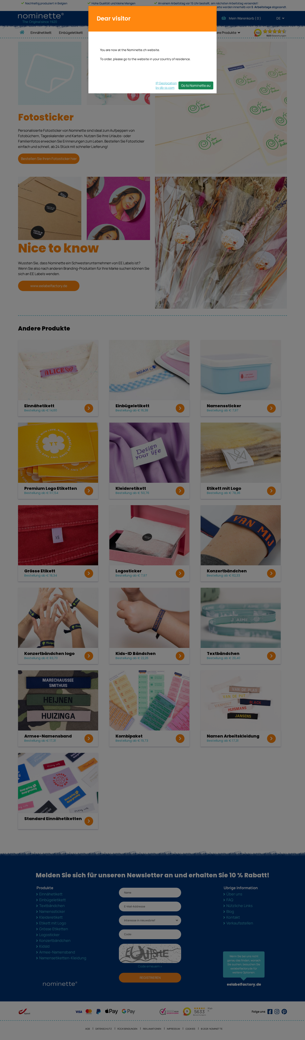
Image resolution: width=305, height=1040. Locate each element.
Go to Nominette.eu (196, 85)
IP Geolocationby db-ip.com (166, 85)
